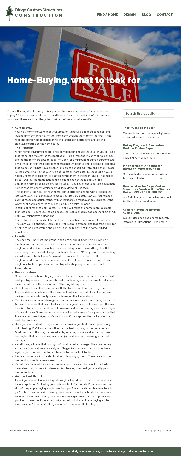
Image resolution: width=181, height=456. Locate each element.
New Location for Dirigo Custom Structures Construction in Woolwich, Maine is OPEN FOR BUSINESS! (148, 189)
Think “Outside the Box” (139, 127)
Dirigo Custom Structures (57, 451)
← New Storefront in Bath (22, 430)
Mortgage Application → (159, 430)
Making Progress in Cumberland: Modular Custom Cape (144, 147)
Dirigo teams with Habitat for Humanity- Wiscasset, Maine (142, 167)
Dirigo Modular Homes (34, 13)
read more (153, 137)
